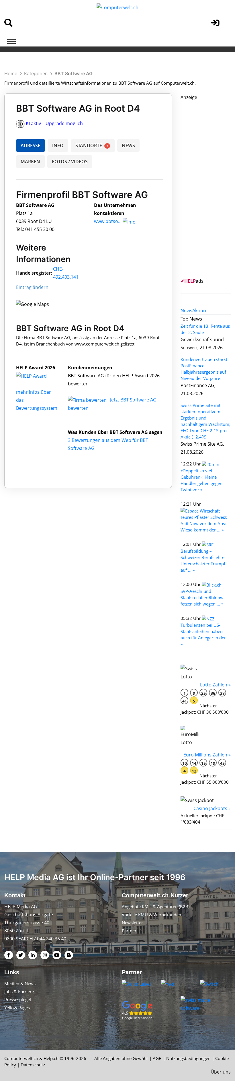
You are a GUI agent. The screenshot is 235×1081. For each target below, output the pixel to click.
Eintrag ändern (32, 287)
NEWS (128, 145)
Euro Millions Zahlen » (207, 755)
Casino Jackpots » (212, 808)
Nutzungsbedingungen (188, 1058)
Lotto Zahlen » (215, 685)
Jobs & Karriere (19, 991)
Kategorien (36, 73)
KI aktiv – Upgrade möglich (54, 123)
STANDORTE (91, 145)
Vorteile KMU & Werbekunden (151, 914)
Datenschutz (33, 1065)
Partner (129, 930)
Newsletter (132, 922)
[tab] (186, 310)
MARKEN (30, 161)
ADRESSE (30, 145)
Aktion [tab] (199, 310)
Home (10, 73)
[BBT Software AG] (37, 375)
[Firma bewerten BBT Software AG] (88, 400)
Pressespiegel (17, 999)
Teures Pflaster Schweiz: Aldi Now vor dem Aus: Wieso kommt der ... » (204, 523)
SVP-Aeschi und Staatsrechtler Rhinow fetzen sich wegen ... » (202, 597)
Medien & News (20, 983)
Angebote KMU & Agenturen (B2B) (155, 906)
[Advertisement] (208, 187)
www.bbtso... (108, 221)
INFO (58, 145)
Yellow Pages (17, 1007)
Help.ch (51, 1058)
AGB (157, 1058)
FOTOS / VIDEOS (70, 161)
